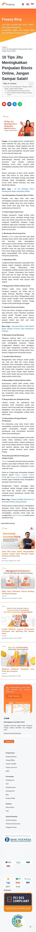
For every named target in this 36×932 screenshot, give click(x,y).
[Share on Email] (4, 104)
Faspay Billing (10, 760)
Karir (7, 783)
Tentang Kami (10, 780)
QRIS (7, 771)
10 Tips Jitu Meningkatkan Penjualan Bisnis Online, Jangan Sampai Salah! (18, 88)
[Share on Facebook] (9, 104)
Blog (7, 794)
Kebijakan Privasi (11, 827)
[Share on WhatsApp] (20, 104)
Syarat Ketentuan (11, 820)
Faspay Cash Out (11, 767)
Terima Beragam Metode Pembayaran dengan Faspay (19, 93)
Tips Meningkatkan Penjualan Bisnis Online (18, 90)
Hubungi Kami (10, 791)
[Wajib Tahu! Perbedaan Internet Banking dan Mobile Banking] (18, 583)
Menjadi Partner (11, 787)
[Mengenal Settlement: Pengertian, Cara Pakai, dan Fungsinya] (18, 661)
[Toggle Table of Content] (30, 84)
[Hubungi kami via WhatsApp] (32, 928)
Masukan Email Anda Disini (12, 733)
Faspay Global (10, 798)
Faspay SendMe (11, 764)
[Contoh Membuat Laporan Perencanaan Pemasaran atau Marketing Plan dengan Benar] (18, 622)
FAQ (7, 811)
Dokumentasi (10, 807)
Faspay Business (11, 756)
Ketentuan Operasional (13, 823)
